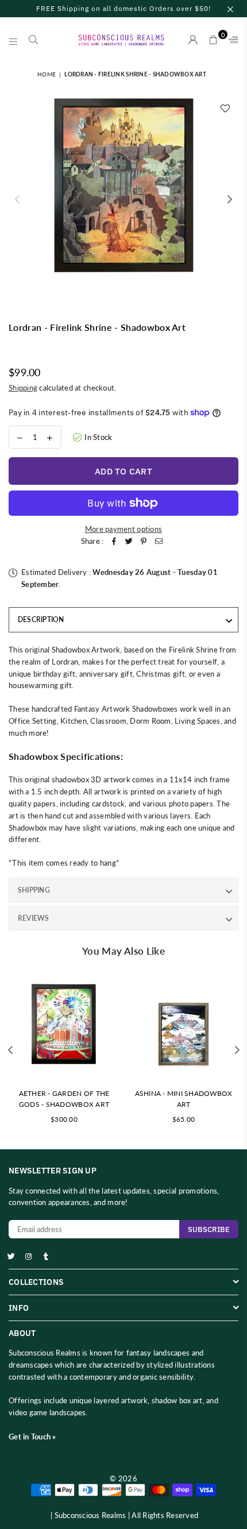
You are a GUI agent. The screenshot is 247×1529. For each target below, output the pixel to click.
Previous (17, 199)
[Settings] (230, 40)
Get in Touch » (32, 1436)
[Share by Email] (158, 541)
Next (229, 199)
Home (46, 74)
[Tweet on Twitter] (128, 541)
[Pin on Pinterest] (143, 541)
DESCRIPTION (41, 619)
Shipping (23, 387)
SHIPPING (34, 890)
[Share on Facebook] (113, 541)
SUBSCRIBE (209, 1229)
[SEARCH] (34, 40)
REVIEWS (33, 918)
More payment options (123, 529)
